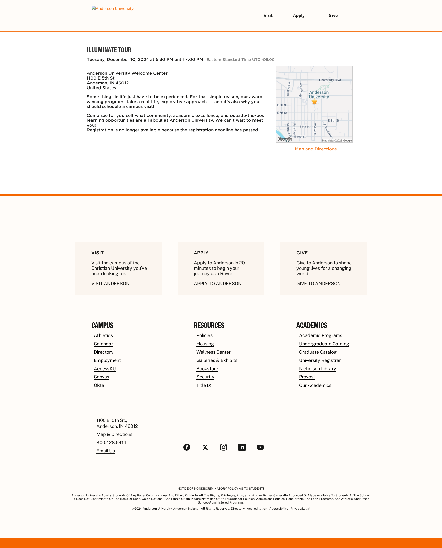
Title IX (203, 385)
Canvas (101, 376)
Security (205, 376)
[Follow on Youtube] (260, 447)
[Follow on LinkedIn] (242, 447)
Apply (299, 15)
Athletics (103, 335)
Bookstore (207, 368)
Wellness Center (213, 352)
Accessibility (278, 508)
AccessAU (105, 368)
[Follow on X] (205, 447)
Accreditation (257, 508)
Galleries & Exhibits (216, 360)
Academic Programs (320, 335)
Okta (99, 385)
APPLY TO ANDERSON (218, 283)
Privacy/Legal (300, 508)
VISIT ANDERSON (110, 283)
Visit (268, 15)
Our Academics (315, 385)
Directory (104, 352)
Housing (205, 343)
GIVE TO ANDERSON (318, 283)
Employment (107, 360)
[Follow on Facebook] (186, 447)
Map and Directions (316, 149)
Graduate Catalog (318, 352)
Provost (307, 376)
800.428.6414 (111, 442)
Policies (204, 335)
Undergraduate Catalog (324, 343)
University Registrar (320, 360)
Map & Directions (114, 434)
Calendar (103, 343)
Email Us (105, 450)
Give (333, 15)
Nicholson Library (317, 368)
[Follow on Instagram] (223, 447)
